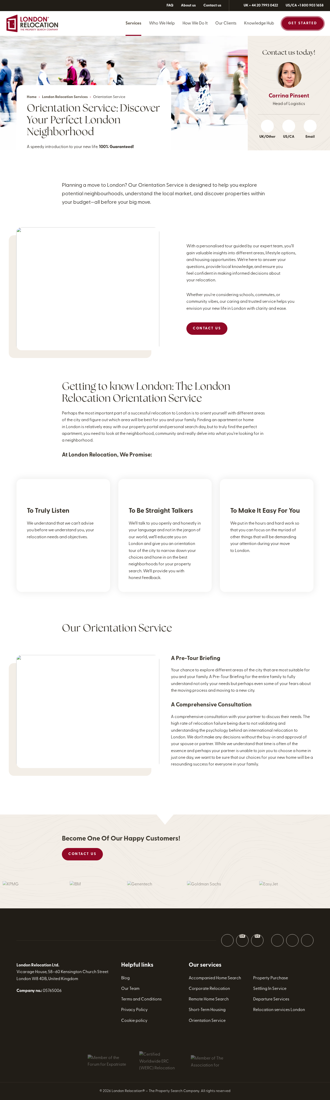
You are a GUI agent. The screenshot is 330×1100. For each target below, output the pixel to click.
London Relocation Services (65, 97)
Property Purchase (270, 978)
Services (133, 23)
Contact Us (207, 328)
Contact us (212, 5)
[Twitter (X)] (21, 5)
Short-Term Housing (207, 1010)
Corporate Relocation (209, 989)
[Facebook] (11, 5)
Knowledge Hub (259, 23)
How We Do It (195, 23)
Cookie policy (134, 1021)
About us (188, 5)
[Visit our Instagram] (307, 940)
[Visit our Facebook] (292, 940)
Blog (125, 978)
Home (32, 97)
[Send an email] (227, 940)
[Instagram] (32, 5)
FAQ (170, 5)
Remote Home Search (209, 999)
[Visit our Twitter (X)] (277, 940)
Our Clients (225, 23)
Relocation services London (279, 1010)
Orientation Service (207, 1021)
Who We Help (162, 23)
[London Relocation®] (32, 23)
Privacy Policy (134, 1010)
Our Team (130, 989)
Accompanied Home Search (215, 978)
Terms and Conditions (141, 999)
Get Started (302, 23)
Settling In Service (269, 989)
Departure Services (271, 999)
